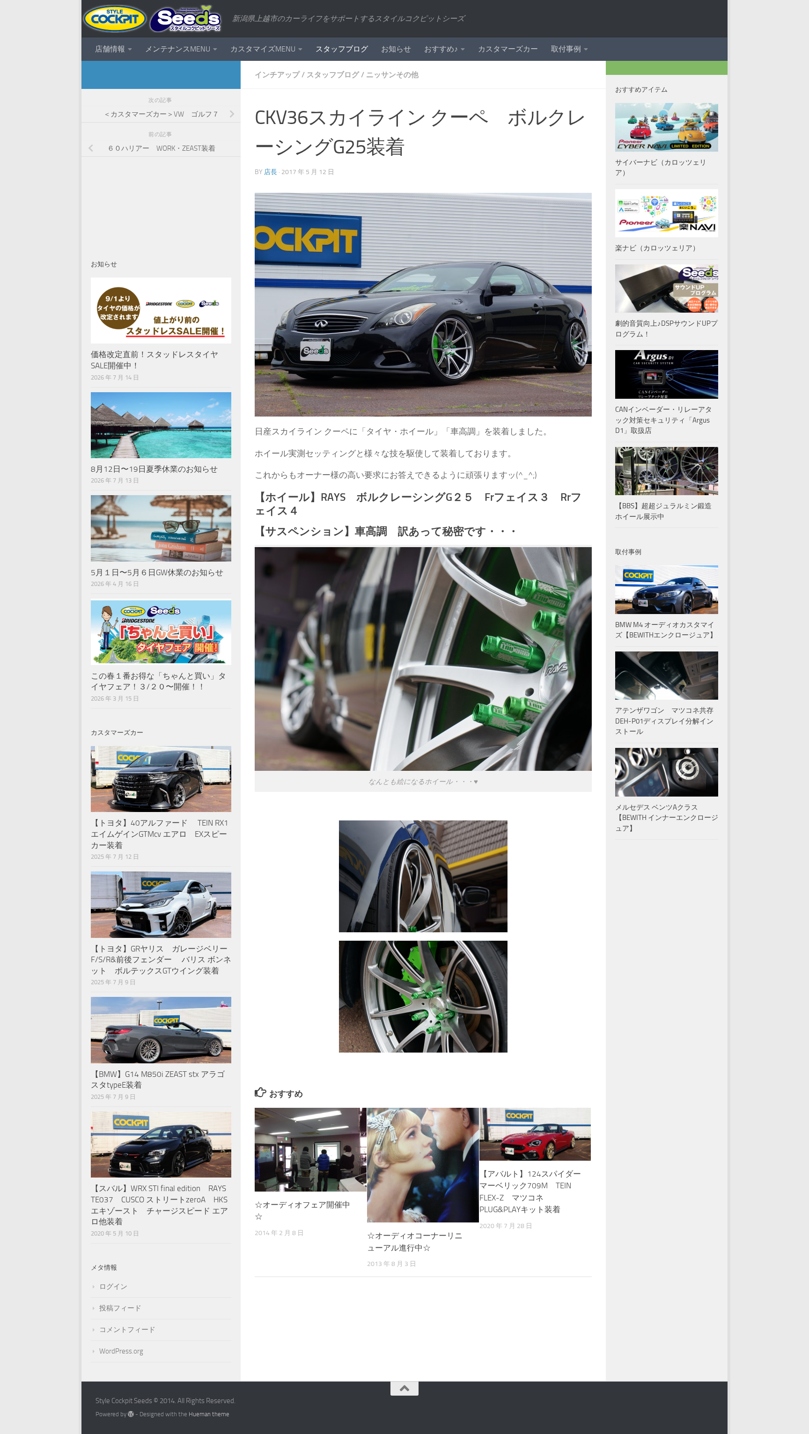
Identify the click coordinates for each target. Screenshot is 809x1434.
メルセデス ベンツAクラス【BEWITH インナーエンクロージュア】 (666, 818)
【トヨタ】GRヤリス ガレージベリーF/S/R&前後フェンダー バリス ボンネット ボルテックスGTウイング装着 (161, 959)
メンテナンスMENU (177, 48)
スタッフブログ (342, 48)
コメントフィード (127, 1329)
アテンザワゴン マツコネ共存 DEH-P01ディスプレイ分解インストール (664, 721)
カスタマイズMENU (262, 48)
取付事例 (566, 48)
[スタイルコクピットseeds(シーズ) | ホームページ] (152, 19)
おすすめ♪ (441, 48)
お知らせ (396, 48)
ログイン (113, 1286)
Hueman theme (209, 1414)
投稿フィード (120, 1308)
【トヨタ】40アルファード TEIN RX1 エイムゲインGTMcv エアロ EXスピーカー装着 (160, 833)
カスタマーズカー (508, 48)
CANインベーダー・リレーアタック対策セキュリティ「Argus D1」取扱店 (663, 420)
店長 (270, 172)
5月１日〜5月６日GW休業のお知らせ (157, 572)
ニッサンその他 (392, 74)
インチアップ (277, 74)
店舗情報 (110, 48)
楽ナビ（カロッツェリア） (657, 248)
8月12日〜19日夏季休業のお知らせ (154, 469)
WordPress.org (121, 1351)
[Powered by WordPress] (131, 1414)
